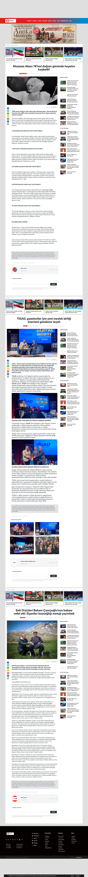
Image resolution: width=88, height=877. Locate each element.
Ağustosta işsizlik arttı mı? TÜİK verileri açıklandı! (72, 95)
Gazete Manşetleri (61, 851)
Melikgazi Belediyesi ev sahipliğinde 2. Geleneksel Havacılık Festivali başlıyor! (72, 123)
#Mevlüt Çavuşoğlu (24, 792)
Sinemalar (60, 846)
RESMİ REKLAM (64, 21)
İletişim (35, 845)
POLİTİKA (34, 21)
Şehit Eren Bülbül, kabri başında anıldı (72, 155)
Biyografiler (74, 839)
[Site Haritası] (20, 839)
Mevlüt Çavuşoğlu (39, 672)
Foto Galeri (36, 833)
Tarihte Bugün (61, 844)
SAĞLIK (50, 21)
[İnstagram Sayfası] (11, 839)
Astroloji (73, 842)
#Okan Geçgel (18, 516)
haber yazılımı (31, 857)
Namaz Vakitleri (61, 839)
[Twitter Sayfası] (9, 839)
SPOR (58, 21)
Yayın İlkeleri (8, 846)
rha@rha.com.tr (24, 563)
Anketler (73, 837)
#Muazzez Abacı (23, 262)
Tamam (78, 875)
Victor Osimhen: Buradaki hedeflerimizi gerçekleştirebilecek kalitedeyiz (72, 106)
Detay (73, 875)
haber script (52, 857)
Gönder (53, 284)
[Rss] (18, 839)
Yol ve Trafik (60, 837)
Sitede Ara (73, 836)
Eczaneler (60, 841)
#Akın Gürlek (24, 516)
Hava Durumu (61, 836)
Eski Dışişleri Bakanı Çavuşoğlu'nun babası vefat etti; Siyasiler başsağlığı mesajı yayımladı (72, 89)
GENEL (12, 297)
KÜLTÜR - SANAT (14, 45)
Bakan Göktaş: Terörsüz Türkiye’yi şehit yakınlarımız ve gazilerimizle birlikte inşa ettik (73, 150)
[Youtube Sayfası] (13, 839)
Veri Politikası (8, 847)
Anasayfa (8, 45)
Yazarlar (35, 838)
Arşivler (35, 840)
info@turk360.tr (24, 270)
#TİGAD (13, 516)
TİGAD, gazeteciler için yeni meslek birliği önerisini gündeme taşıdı (72, 160)
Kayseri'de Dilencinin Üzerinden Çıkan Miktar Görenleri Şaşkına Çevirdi (72, 100)
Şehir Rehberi (61, 849)
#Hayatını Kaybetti (30, 262)
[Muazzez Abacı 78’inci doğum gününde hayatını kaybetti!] (32, 90)
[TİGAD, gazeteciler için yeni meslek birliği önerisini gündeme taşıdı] (32, 343)
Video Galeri (36, 835)
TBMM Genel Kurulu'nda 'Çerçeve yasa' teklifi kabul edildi (72, 133)
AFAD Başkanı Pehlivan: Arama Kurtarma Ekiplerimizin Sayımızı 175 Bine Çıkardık (73, 145)
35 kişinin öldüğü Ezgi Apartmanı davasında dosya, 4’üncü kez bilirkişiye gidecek (73, 112)
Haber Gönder (19, 847)
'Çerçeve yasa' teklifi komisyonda (71, 172)
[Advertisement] (38, 9)
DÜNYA (54, 21)
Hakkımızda (8, 844)
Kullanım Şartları (19, 844)
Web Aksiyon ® (79, 857)
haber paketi (36, 857)
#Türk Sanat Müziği (15, 262)
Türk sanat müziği (47, 190)
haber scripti (41, 857)
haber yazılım (46, 857)
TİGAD (14, 376)
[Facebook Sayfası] (6, 839)
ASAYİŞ (39, 21)
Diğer (70, 21)
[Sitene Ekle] (22, 839)
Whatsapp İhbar (19, 846)
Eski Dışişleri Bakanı (17, 672)
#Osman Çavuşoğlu (33, 792)
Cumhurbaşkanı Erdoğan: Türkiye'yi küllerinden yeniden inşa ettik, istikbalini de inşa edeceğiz (73, 138)
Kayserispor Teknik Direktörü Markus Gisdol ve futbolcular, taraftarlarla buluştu (73, 118)
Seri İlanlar (60, 847)
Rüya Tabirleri (74, 841)
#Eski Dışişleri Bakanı (16, 792)
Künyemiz (36, 843)
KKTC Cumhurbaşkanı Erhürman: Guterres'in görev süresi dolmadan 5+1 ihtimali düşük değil (73, 166)
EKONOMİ (44, 21)
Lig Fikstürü (60, 842)
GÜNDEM (29, 21)
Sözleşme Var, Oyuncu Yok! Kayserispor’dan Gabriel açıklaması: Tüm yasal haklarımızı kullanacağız (72, 82)
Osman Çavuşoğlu (47, 703)
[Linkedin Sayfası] (15, 839)
